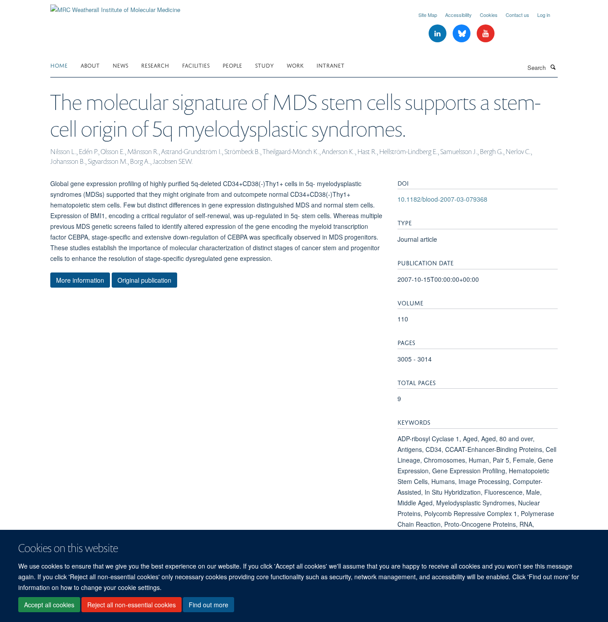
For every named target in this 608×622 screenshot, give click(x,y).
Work (295, 65)
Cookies (489, 14)
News (120, 65)
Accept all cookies (49, 604)
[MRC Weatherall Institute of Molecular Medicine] (115, 6)
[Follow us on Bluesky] (462, 33)
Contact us (517, 14)
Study (264, 65)
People (232, 65)
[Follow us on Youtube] (486, 33)
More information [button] (80, 280)
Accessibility (458, 14)
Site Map (427, 14)
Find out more (208, 604)
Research (155, 65)
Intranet (330, 65)
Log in (543, 14)
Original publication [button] (144, 280)
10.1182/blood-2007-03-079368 (442, 199)
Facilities (196, 65)
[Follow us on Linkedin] (438, 33)
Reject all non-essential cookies (131, 604)
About (90, 65)
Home (59, 65)
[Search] (553, 67)
